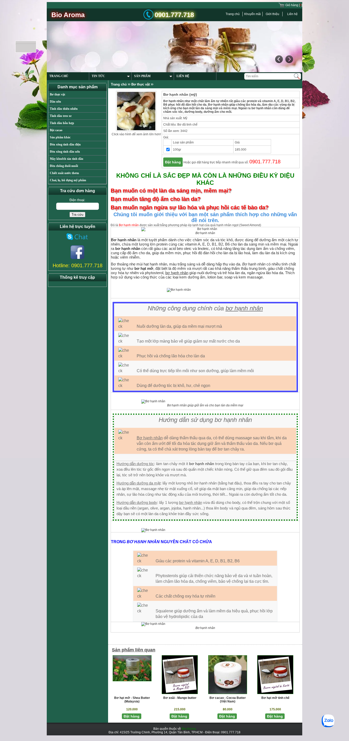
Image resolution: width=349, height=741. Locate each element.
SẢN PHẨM (142, 29)
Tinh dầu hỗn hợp (62, 123)
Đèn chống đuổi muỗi (64, 166)
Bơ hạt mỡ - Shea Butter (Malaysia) (132, 699)
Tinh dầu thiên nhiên (64, 109)
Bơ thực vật (57, 94)
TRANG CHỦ (58, 29)
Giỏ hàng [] (293, 5)
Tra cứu (77, 214)
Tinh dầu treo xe (61, 116)
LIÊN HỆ (183, 29)
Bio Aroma (189, 729)
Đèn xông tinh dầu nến (65, 151)
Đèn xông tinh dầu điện (65, 144)
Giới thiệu (272, 14)
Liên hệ (292, 14)
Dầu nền (55, 101)
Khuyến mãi (252, 14)
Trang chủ (233, 14)
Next (289, 27)
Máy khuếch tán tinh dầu (66, 159)
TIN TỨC (98, 29)
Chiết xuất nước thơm (64, 173)
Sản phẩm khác (60, 137)
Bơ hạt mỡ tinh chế (275, 698)
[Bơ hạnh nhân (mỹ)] (136, 111)
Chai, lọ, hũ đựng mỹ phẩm (68, 180)
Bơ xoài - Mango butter (179, 698)
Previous (279, 27)
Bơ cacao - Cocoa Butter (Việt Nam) (228, 699)
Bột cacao (56, 130)
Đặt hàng (173, 162)
